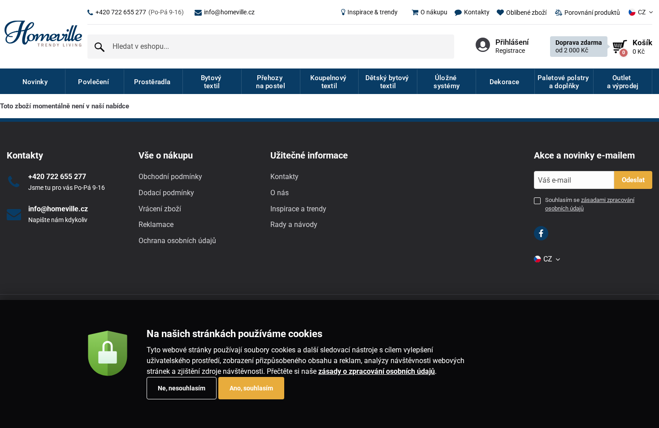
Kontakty (284, 176)
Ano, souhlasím (251, 388)
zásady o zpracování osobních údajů (376, 371)
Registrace (510, 50)
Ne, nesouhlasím (181, 388)
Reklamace (156, 224)
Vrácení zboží (160, 209)
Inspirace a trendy (298, 209)
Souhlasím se (589, 204)
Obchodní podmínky (170, 176)
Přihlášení (512, 42)
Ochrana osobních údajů (177, 240)
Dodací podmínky (166, 192)
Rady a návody (293, 224)
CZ (642, 12)
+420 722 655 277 (139, 12)
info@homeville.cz (229, 12)
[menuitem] (369, 12)
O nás (279, 192)
